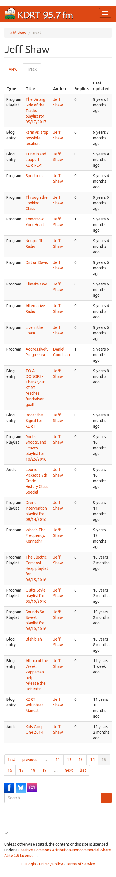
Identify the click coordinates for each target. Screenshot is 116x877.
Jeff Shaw (17, 33)
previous (29, 759)
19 (44, 770)
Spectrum (34, 175)
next (69, 770)
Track (34, 71)
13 (81, 759)
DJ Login (28, 864)
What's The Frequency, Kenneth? (36, 535)
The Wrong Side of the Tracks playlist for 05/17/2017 (36, 110)
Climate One (36, 284)
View (13, 69)
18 (33, 770)
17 (21, 770)
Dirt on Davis (37, 262)
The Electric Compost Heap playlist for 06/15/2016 (37, 568)
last (83, 770)
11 (57, 759)
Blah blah (34, 639)
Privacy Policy (51, 864)
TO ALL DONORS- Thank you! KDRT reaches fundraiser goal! (35, 388)
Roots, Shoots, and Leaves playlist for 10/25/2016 (36, 447)
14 (92, 759)
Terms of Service (80, 864)
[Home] (38, 14)
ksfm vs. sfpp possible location (37, 138)
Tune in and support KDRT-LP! (36, 160)
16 (10, 770)
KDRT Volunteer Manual (34, 705)
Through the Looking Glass (37, 203)
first (11, 759)
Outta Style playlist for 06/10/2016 (36, 596)
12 (69, 759)
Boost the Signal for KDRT (34, 421)
